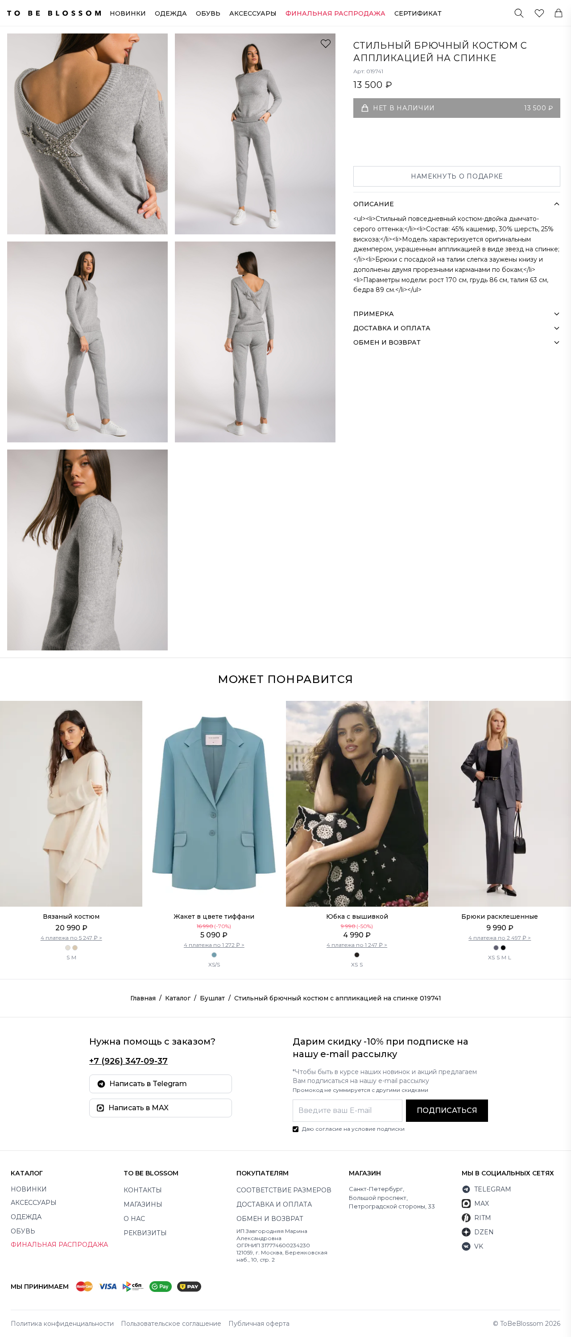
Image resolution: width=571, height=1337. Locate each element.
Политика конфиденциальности (62, 1324)
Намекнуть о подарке (457, 176)
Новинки (128, 13)
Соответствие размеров (283, 1190)
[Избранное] (539, 13)
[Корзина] (558, 13)
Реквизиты (145, 1233)
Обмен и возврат (269, 1219)
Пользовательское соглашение (171, 1324)
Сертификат (418, 13)
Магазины (143, 1204)
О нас (134, 1219)
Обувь (208, 13)
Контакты (143, 1190)
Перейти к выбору (71, 888)
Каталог (177, 998)
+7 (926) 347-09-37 (128, 1061)
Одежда (171, 13)
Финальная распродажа (59, 1245)
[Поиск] (519, 13)
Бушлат (212, 998)
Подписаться (447, 1110)
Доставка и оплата (274, 1204)
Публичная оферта (259, 1324)
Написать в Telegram (148, 1083)
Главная (143, 998)
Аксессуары (253, 13)
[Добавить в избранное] (325, 43)
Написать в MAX (138, 1108)
